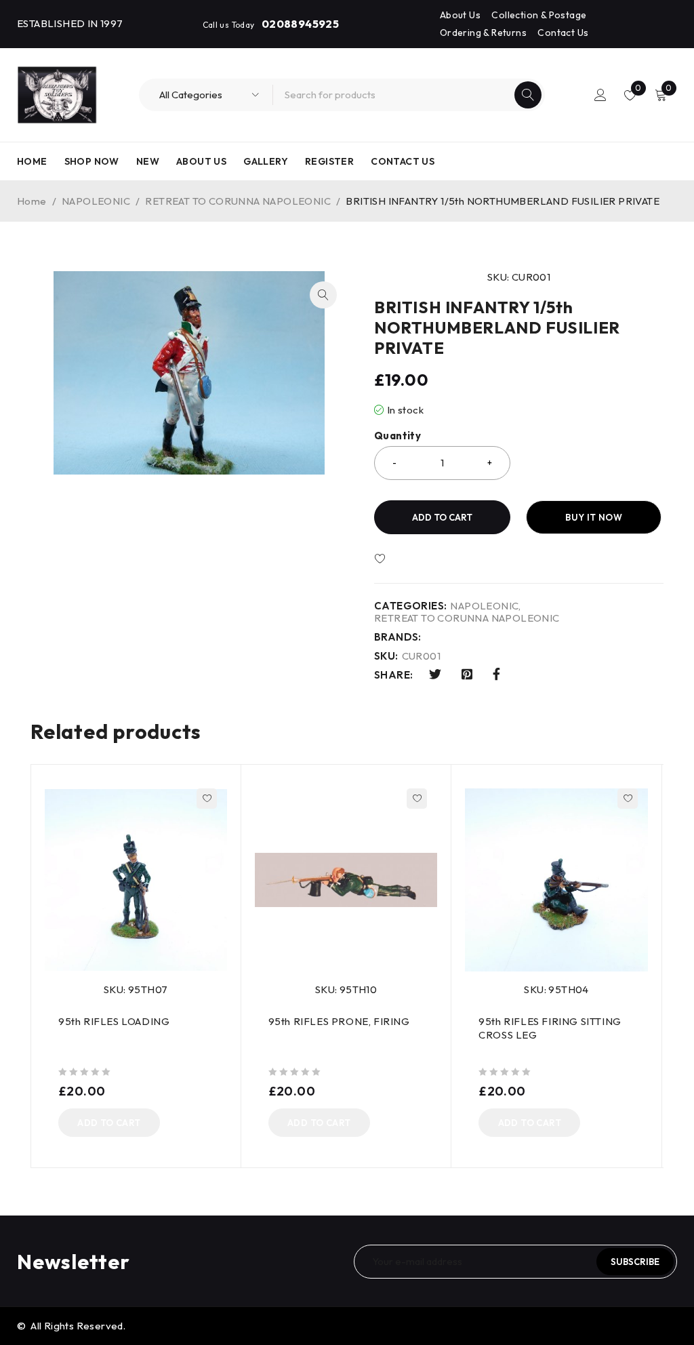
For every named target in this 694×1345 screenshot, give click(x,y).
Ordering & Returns (483, 32)
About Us (460, 15)
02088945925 (300, 24)
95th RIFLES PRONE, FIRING (339, 1021)
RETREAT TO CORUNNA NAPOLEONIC (238, 201)
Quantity (397, 436)
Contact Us (562, 32)
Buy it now (593, 517)
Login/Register (600, 95)
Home (32, 201)
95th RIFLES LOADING (113, 1021)
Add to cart (442, 517)
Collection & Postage (538, 15)
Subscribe (635, 1261)
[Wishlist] (419, 559)
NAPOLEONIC (96, 201)
